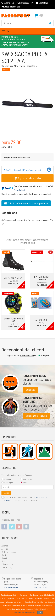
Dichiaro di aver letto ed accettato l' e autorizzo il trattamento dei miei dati (25, 499)
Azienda (4, 545)
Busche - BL (9, 2)
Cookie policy (6, 567)
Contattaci (43, 2)
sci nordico (27, 479)
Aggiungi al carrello (29, 178)
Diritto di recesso (8, 552)
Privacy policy (7, 564)
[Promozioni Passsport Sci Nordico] (27, 452)
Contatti (4, 558)
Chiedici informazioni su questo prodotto (27, 203)
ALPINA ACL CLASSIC (13, 278)
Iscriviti (6, 493)
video (50, 252)
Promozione (37, 252)
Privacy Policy (29, 612)
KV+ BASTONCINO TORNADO (41, 278)
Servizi (4, 555)
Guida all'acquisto (12, 6)
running (7, 479)
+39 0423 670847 (40, 587)
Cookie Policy (19, 612)
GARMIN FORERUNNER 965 (13, 320)
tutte (25, 482)
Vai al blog (30, 389)
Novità (6, 252)
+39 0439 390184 (11, 587)
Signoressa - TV (26, 2)
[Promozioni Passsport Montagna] (44, 452)
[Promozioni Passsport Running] (10, 452)
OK (40, 612)
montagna (8, 482)
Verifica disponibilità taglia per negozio (24, 170)
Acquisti (4, 549)
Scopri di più (19, 190)
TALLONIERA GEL (42, 319)
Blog (3, 561)
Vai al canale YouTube (36, 415)
